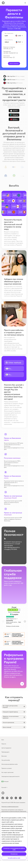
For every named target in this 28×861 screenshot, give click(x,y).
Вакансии (4, 756)
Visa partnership (6, 760)
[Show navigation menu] (25, 2)
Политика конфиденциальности (10, 806)
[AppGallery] (14, 119)
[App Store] (14, 110)
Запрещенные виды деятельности (11, 776)
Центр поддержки (6, 748)
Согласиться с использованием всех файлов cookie (14, 849)
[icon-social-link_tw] (20, 798)
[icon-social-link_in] (7, 798)
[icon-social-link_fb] (3, 798)
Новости (4, 744)
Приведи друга (5, 752)
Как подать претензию (7, 772)
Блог (3, 739)
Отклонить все (14, 854)
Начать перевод (14, 63)
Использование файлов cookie (10, 764)
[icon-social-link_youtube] (11, 798)
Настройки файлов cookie (14, 858)
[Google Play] (14, 115)
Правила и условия (7, 768)
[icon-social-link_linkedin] (16, 798)
